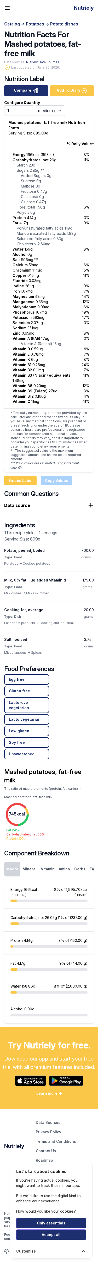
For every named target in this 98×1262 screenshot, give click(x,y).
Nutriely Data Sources (42, 62)
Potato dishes (64, 24)
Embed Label (20, 480)
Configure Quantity (22, 102)
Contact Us (46, 1151)
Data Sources (48, 1122)
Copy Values (56, 480)
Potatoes (35, 24)
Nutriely (14, 1146)
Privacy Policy (48, 1132)
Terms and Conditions (56, 1141)
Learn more (49, 1093)
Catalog (12, 24)
